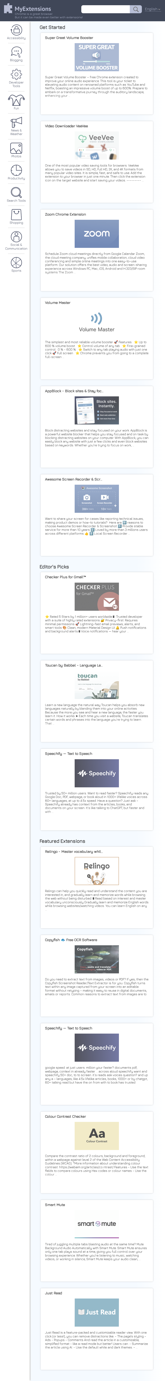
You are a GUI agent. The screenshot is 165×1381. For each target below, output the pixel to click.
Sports (16, 270)
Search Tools (16, 200)
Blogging (16, 60)
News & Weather (16, 132)
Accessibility (16, 38)
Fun (16, 108)
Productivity (16, 178)
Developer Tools (16, 84)
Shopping (16, 222)
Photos (16, 156)
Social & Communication (16, 246)
